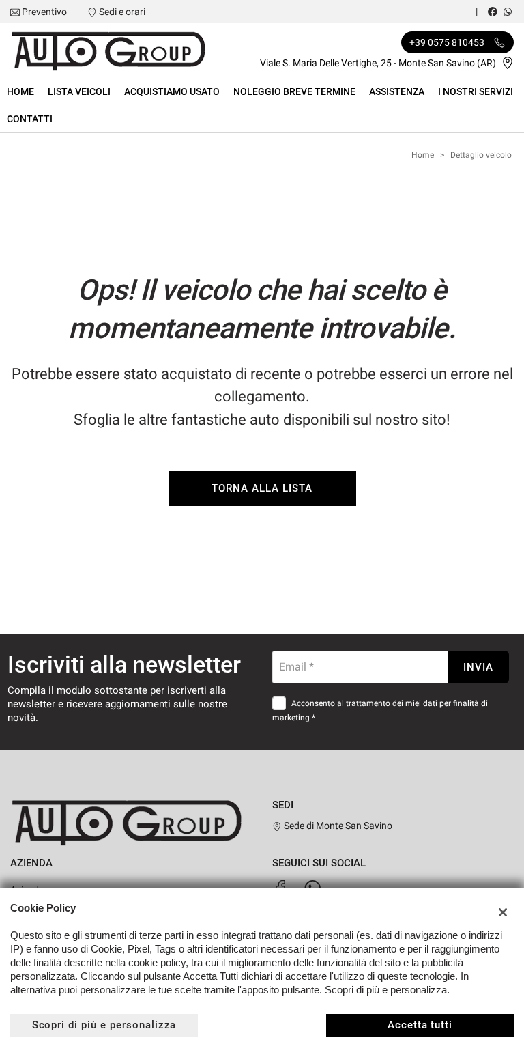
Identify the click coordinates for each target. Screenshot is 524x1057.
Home (20, 91)
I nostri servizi (475, 91)
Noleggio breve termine (294, 91)
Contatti (30, 118)
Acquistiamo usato (172, 91)
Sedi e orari (122, 11)
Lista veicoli (79, 91)
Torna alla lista (262, 488)
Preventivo (44, 11)
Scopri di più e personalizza (104, 1025)
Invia (478, 667)
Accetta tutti (420, 1025)
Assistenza (396, 91)
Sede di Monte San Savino (337, 825)
